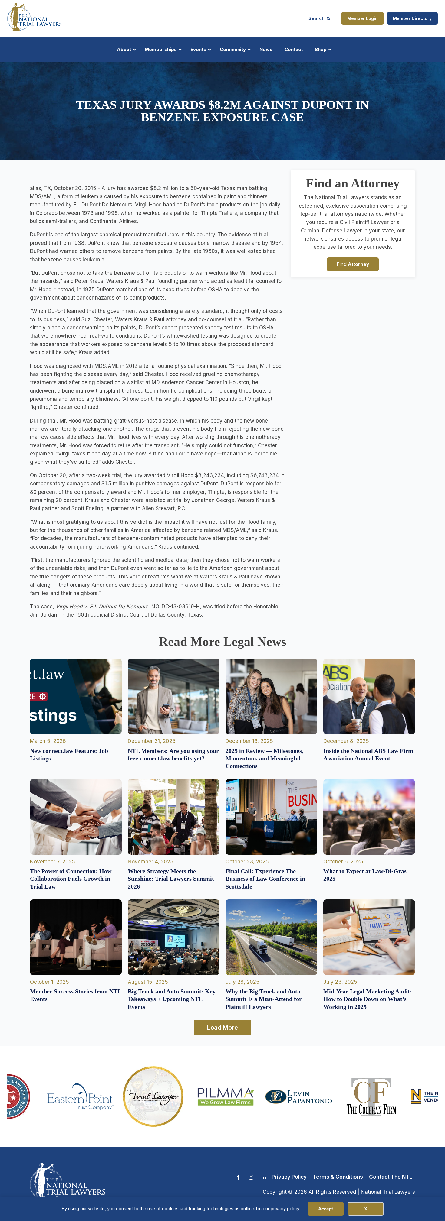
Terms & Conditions (338, 1177)
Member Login (362, 18)
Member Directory (412, 18)
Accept (325, 1208)
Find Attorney (353, 264)
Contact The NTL (390, 1177)
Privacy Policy (289, 1177)
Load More (222, 1027)
